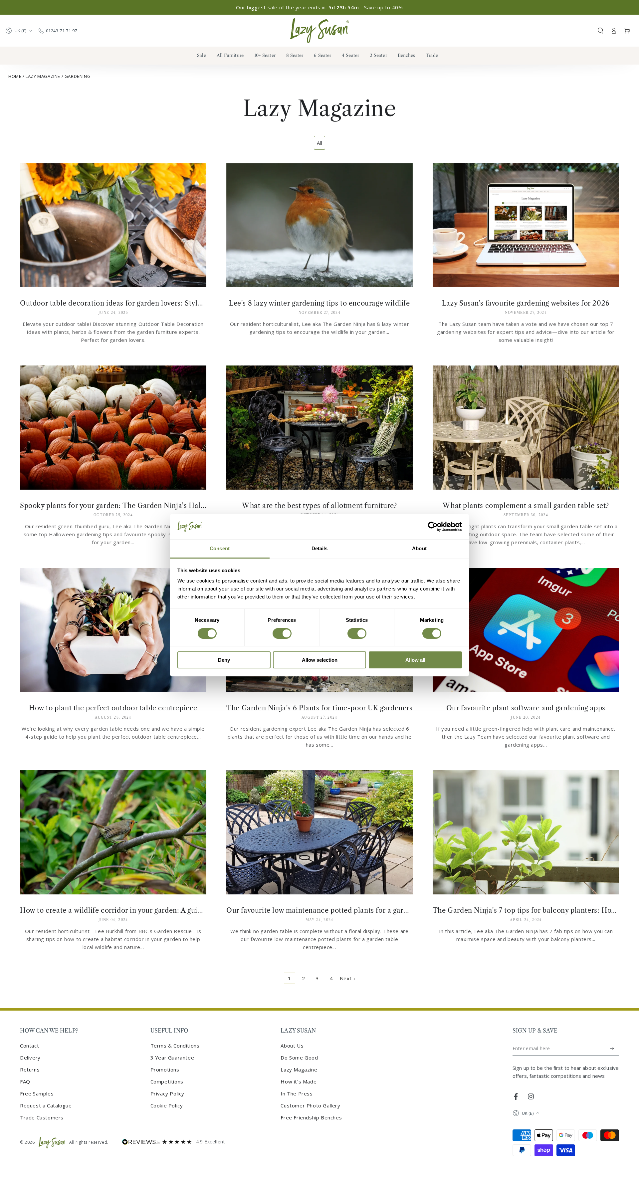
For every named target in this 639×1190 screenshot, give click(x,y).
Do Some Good (299, 1057)
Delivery (30, 1057)
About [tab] (419, 548)
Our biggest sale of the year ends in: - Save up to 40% (319, 7)
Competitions (166, 1081)
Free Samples (37, 1093)
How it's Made (299, 1081)
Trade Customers (42, 1117)
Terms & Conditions (175, 1045)
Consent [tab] (220, 548)
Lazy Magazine (43, 76)
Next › (347, 978)
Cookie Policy (166, 1105)
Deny (224, 660)
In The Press (297, 1093)
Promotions (164, 1069)
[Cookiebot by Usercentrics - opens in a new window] (433, 527)
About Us (292, 1045)
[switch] (282, 633)
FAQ (25, 1081)
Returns (30, 1069)
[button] (600, 30)
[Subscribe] (612, 1049)
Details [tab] (320, 548)
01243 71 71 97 (61, 31)
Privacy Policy (167, 1093)
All (319, 142)
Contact (29, 1045)
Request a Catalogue (46, 1105)
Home (14, 76)
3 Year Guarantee (172, 1057)
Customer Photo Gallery (310, 1105)
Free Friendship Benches (311, 1117)
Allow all (415, 660)
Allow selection (319, 660)
